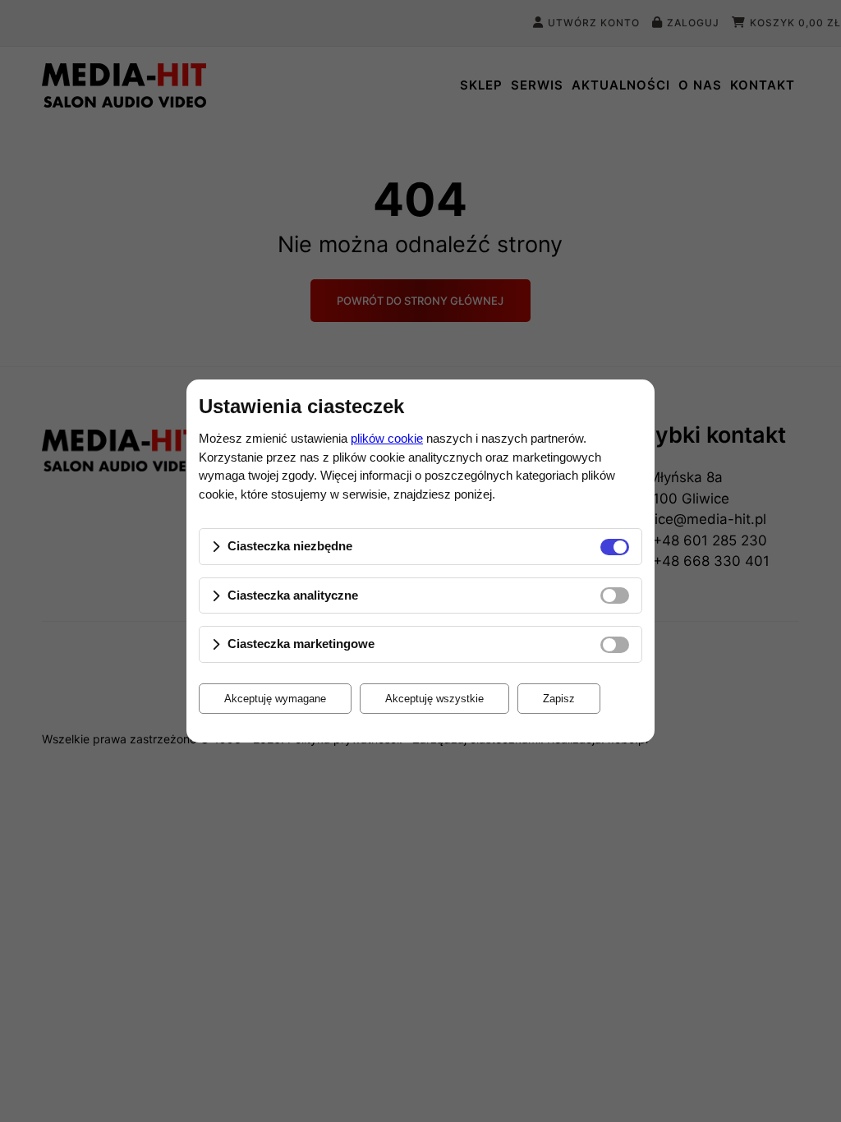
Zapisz (559, 698)
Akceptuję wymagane (275, 698)
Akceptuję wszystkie (434, 698)
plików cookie (387, 438)
